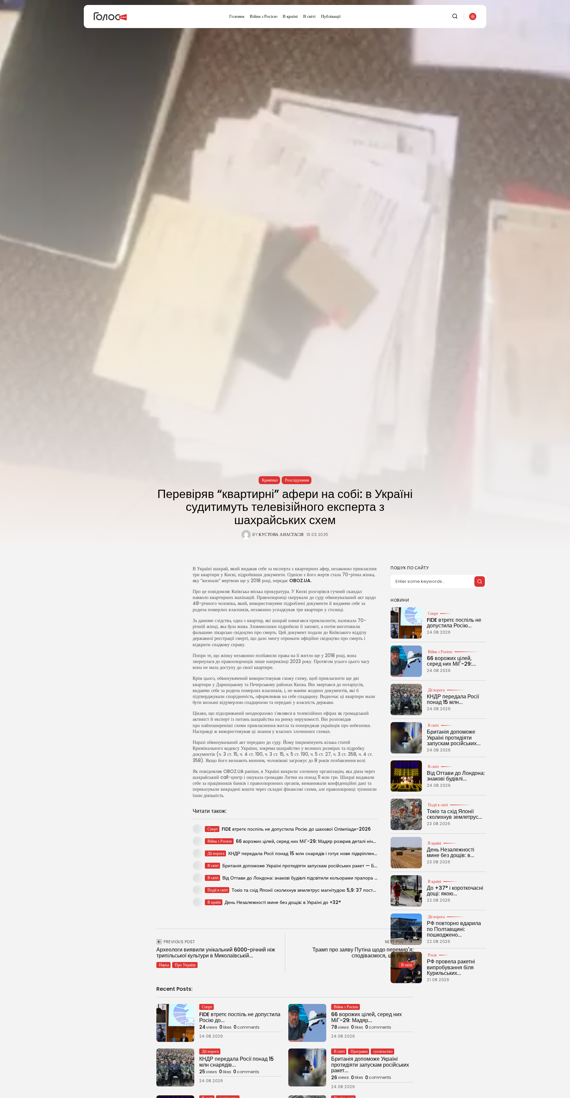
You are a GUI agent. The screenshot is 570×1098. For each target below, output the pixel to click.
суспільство (383, 1051)
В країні (290, 16)
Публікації (331, 16)
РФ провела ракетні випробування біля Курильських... (451, 967)
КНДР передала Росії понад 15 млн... (453, 699)
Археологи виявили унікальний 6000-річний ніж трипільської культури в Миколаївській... (215, 952)
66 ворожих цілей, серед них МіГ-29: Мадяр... (366, 1017)
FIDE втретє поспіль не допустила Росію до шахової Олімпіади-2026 (296, 829)
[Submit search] (479, 581)
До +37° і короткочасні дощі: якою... (455, 891)
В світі (309, 16)
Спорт (433, 614)
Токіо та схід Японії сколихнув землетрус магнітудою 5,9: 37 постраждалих (313, 890)
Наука (164, 965)
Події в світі (438, 805)
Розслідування (297, 480)
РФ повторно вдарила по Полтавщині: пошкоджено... (454, 929)
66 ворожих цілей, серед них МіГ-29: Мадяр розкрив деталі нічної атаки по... (319, 841)
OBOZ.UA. (300, 580)
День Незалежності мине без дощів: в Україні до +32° (283, 902)
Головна (236, 16)
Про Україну (185, 965)
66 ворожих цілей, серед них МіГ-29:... (451, 661)
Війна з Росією (263, 16)
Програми (359, 1051)
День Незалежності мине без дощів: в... (450, 852)
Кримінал (270, 480)
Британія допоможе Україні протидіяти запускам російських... (454, 737)
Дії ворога (436, 690)
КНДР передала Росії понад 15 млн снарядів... (236, 1062)
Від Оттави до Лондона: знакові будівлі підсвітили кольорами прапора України (306, 878)
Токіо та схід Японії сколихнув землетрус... (454, 814)
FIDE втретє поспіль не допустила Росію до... (239, 1017)
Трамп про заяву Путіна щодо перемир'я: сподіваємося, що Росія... (363, 952)
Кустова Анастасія (281, 535)
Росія (432, 955)
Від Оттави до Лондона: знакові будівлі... (456, 776)
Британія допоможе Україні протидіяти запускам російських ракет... (370, 1064)
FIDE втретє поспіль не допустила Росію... (454, 623)
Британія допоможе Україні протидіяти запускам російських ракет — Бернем (305, 865)
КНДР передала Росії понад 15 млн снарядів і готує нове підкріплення (303, 853)
